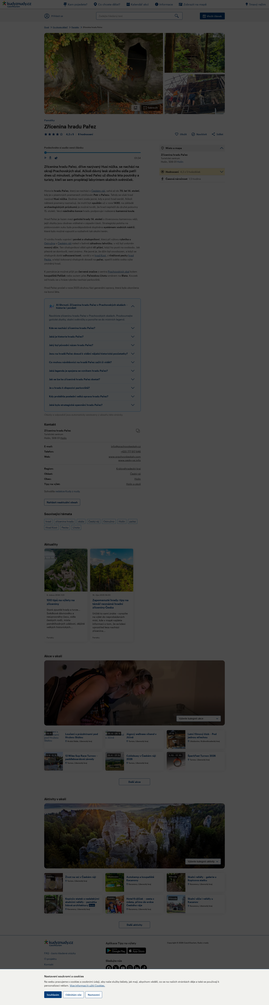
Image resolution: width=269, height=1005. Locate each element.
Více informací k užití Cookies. (87, 985)
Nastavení (94, 994)
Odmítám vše (73, 994)
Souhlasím (53, 994)
